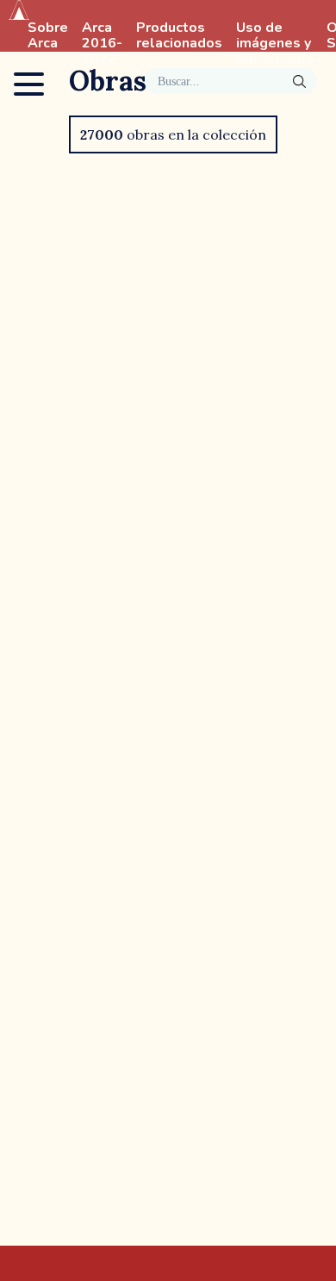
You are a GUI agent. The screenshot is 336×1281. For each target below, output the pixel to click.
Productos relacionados (179, 36)
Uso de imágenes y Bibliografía (274, 44)
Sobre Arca (48, 36)
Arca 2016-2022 (102, 44)
